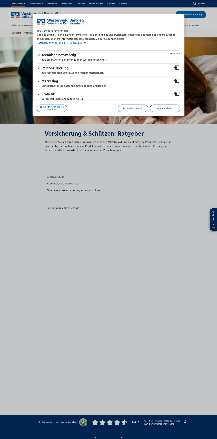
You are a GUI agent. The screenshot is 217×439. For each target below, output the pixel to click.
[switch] (177, 68)
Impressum (76, 42)
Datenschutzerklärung (50, 42)
